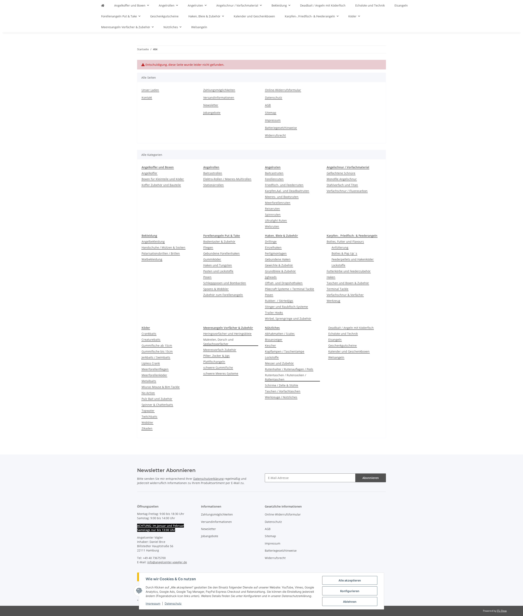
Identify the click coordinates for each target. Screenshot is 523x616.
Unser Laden (150, 90)
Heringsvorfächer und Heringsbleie (227, 334)
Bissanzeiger (273, 339)
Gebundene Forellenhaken (221, 253)
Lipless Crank (151, 363)
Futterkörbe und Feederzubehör (349, 271)
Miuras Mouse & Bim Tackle (161, 387)
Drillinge (271, 241)
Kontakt (147, 97)
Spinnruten (272, 214)
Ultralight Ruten (276, 220)
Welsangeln (336, 357)
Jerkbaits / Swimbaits (156, 357)
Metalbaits (149, 381)
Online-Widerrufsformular (283, 90)
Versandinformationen (218, 97)
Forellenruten (274, 179)
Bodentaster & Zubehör (219, 241)
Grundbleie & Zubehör (280, 271)
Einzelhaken (273, 247)
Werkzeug (333, 301)
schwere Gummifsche (218, 367)
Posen (207, 277)
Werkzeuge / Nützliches (281, 397)
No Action (148, 393)
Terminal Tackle (337, 289)
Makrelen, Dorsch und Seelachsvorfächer (218, 342)
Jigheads (271, 277)
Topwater (148, 411)
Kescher (270, 345)
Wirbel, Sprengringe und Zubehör (288, 318)
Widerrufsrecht (275, 135)
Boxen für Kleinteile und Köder (163, 179)
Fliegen (208, 247)
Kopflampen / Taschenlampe (284, 351)
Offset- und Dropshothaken (284, 283)
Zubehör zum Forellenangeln (223, 295)
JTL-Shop (502, 611)
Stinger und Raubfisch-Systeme (286, 307)
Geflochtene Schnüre (341, 173)
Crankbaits (149, 334)
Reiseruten (272, 209)
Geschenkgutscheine (342, 345)
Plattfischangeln (214, 362)
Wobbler (147, 422)
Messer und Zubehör (279, 363)
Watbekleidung (152, 259)
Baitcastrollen (212, 173)
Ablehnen (349, 601)
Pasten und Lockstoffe (218, 271)
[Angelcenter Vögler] (102, 5)
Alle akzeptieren (350, 580)
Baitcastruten (274, 173)
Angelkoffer (149, 173)
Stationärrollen (213, 185)
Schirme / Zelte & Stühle (281, 385)
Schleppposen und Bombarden (224, 283)
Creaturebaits (151, 339)
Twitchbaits (149, 416)
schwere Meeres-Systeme (220, 373)
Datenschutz (173, 603)
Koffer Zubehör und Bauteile (161, 185)
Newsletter (210, 105)
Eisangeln (335, 339)
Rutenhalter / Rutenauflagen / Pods (289, 369)
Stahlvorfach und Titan (342, 185)
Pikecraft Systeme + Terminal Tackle (289, 289)
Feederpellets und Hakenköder (353, 259)
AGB (268, 105)
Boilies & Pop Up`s (344, 253)
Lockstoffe (338, 265)
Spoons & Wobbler (216, 289)
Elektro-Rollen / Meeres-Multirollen (227, 179)
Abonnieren (370, 478)
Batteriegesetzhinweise (281, 128)
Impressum (153, 603)
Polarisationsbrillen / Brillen (161, 253)
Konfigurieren (349, 591)
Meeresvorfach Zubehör (219, 350)
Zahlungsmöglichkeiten (219, 90)
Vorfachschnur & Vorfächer (345, 295)
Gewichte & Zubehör (279, 265)
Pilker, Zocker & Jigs (216, 356)
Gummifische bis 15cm (157, 351)
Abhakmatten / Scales (280, 334)
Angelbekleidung (153, 241)
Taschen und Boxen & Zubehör (348, 283)
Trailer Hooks (274, 313)
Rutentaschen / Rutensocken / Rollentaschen (285, 377)
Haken (331, 277)
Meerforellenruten (277, 203)
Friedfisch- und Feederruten (284, 185)
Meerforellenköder (154, 375)
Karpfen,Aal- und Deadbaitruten (287, 191)
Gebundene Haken (278, 259)
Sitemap (270, 113)
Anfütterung (340, 247)
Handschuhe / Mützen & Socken (163, 247)
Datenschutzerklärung (208, 479)
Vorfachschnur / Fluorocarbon (347, 191)
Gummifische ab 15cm (157, 345)
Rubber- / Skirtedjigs (279, 301)
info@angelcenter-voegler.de (167, 562)
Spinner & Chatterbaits (157, 405)
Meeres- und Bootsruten (281, 197)
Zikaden (147, 428)
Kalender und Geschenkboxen (349, 351)
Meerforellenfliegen (155, 369)
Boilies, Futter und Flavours (345, 241)
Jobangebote (211, 113)
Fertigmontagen (276, 253)
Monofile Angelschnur (342, 179)
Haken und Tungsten (217, 265)
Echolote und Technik (343, 334)
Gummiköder (212, 259)
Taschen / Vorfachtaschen (282, 391)
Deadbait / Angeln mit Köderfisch (351, 328)
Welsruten (272, 226)
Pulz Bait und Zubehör (157, 399)
